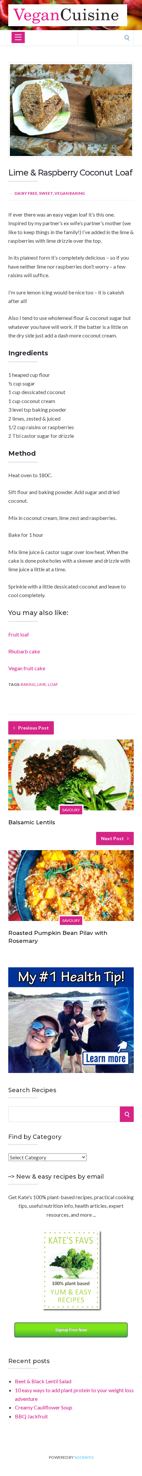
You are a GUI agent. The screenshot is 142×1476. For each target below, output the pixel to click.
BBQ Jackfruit (31, 1416)
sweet (46, 193)
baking (28, 684)
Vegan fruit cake (26, 668)
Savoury (71, 809)
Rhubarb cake (24, 651)
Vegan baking (69, 193)
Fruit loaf (18, 634)
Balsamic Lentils (31, 822)
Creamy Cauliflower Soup (43, 1407)
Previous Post (33, 728)
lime (41, 684)
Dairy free (26, 193)
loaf (53, 684)
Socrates (83, 1457)
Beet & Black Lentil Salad (43, 1381)
